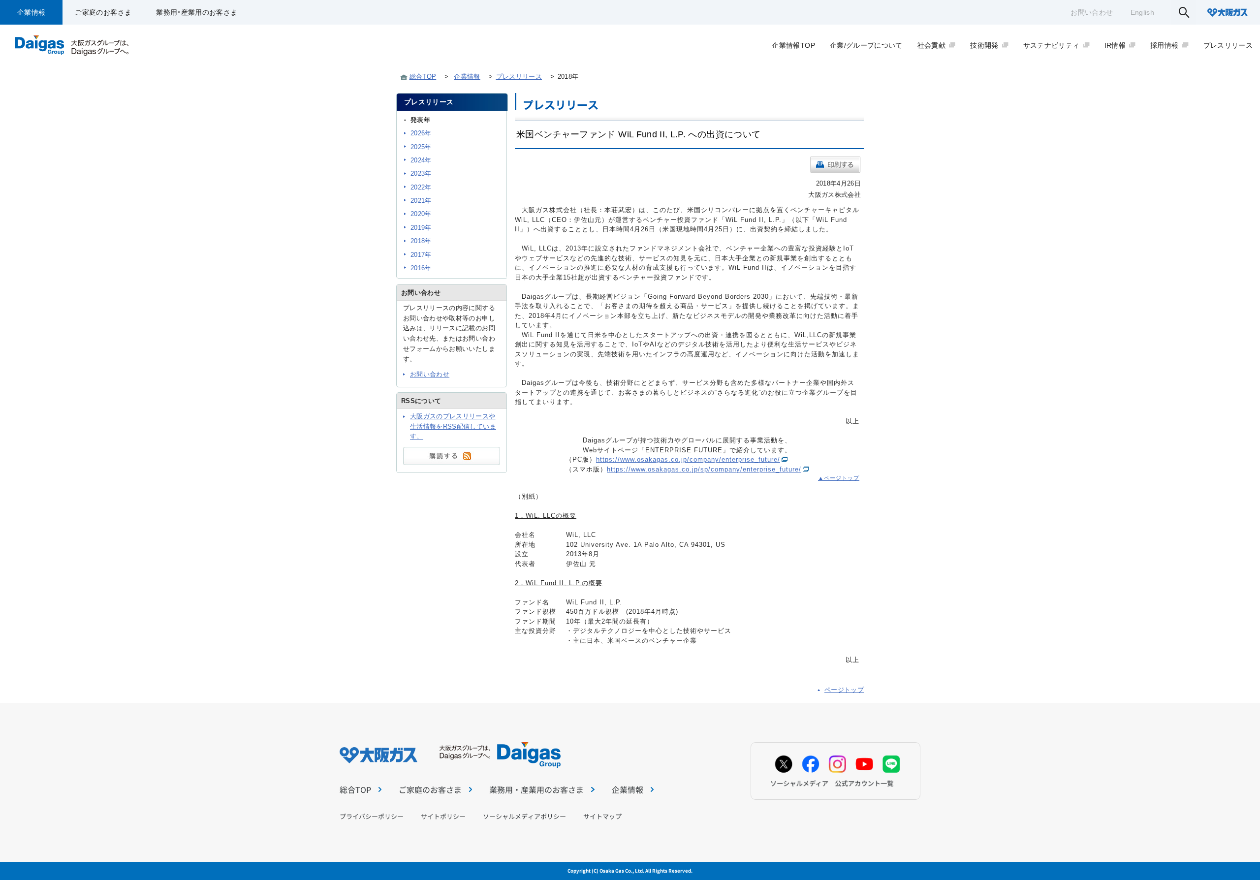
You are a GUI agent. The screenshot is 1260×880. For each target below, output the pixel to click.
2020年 (421, 214)
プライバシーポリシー (372, 816)
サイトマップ (602, 816)
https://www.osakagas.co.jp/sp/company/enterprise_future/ (704, 469)
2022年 (421, 187)
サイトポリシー (443, 816)
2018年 (421, 241)
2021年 (421, 200)
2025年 (421, 147)
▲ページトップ (838, 478)
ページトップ (844, 689)
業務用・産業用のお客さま (196, 12)
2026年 (421, 133)
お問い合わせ (1092, 12)
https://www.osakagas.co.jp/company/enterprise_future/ (688, 459)
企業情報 (31, 12)
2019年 (421, 227)
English (1142, 12)
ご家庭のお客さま (103, 12)
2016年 (421, 268)
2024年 (421, 160)
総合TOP (423, 76)
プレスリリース (519, 76)
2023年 (421, 173)
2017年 (421, 254)
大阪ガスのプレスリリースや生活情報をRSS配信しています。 (453, 426)
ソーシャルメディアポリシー (524, 816)
